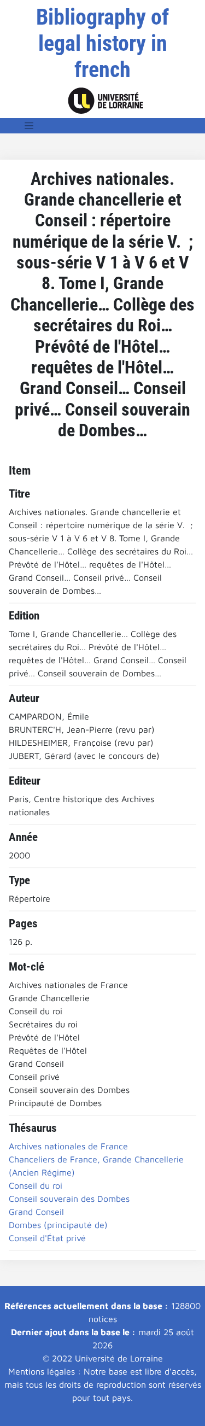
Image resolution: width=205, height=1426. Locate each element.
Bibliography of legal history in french (102, 43)
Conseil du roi (35, 1185)
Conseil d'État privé (47, 1238)
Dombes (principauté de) (58, 1225)
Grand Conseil (36, 1212)
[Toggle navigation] (29, 125)
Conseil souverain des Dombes (69, 1198)
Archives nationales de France (68, 1146)
